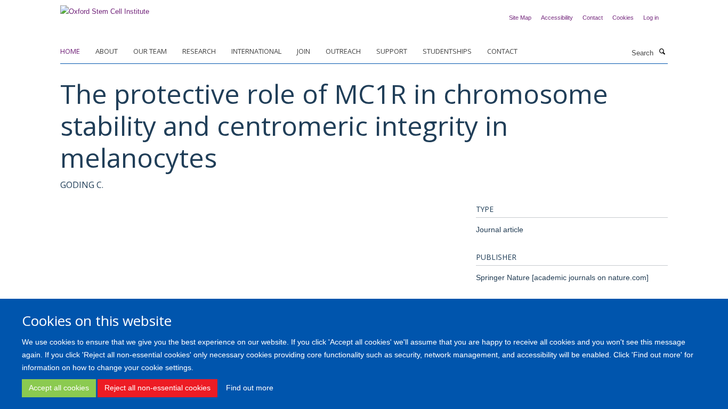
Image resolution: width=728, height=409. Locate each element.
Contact (593, 17)
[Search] (662, 52)
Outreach (343, 51)
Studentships (447, 51)
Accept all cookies (59, 387)
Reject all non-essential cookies (157, 387)
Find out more (249, 387)
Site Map (520, 17)
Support (391, 51)
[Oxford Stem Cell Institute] (104, 8)
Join (303, 51)
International (256, 51)
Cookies (623, 17)
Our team (150, 51)
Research (199, 51)
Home (70, 51)
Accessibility (557, 17)
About (106, 51)
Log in (651, 17)
